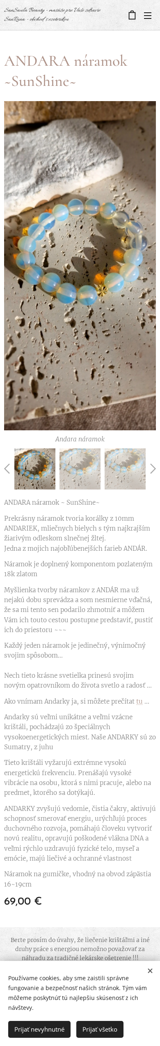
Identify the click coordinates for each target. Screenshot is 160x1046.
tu (139, 701)
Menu (147, 15)
